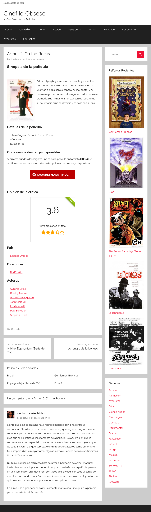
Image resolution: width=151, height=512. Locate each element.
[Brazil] (126, 187)
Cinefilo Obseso (25, 13)
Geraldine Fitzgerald (22, 297)
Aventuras (10, 38)
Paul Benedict (18, 310)
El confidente (116, 312)
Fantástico (29, 38)
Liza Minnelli (17, 306)
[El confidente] (126, 308)
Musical (113, 454)
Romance (109, 29)
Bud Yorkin (16, 272)
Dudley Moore (18, 293)
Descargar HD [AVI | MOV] (53, 174)
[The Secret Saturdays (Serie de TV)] (126, 246)
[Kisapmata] (126, 363)
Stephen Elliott (18, 315)
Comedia (24, 29)
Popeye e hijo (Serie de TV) (24, 383)
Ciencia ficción (117, 411)
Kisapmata (115, 368)
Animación (115, 395)
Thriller (41, 29)
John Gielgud (18, 301)
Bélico (112, 406)
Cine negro (115, 417)
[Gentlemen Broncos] (126, 127)
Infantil (113, 444)
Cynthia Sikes (18, 288)
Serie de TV (74, 29)
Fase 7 (58, 383)
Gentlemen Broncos (66, 375)
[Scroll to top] (145, 506)
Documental (129, 29)
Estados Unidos (19, 255)
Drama (8, 29)
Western (114, 481)
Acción (57, 29)
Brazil (10, 375)
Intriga (112, 449)
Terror (92, 29)
